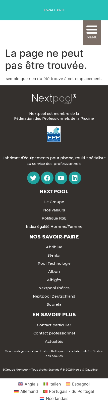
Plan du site (40, 351)
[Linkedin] (75, 178)
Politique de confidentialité (70, 351)
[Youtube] (61, 178)
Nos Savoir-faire (54, 237)
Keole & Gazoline (85, 369)
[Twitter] (33, 178)
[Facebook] (47, 178)
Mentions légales (17, 351)
